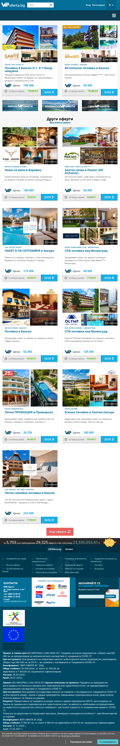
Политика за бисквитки (75, 558)
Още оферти (57, 531)
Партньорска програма (46, 572)
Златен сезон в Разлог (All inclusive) (84, 171)
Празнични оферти (74, 565)
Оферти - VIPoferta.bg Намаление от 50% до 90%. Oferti (13, 5)
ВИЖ (48, 92)
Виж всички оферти (60, 122)
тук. (59, 736)
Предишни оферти (44, 565)
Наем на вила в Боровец (23, 170)
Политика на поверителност (39, 560)
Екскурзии (99, 568)
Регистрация (98, 5)
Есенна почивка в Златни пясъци (89, 412)
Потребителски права (16, 558)
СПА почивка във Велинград (86, 251)
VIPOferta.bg (54, 549)
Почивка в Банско (18, 331)
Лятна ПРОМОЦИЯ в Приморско (29, 412)
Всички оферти (13, 565)
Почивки (98, 565)
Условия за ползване (45, 568)
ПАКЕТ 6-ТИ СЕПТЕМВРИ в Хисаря (29, 251)
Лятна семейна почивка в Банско (30, 493)
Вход (88, 5)
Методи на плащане (74, 568)
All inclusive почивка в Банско (87, 68)
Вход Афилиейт (72, 572)
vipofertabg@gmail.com (15, 601)
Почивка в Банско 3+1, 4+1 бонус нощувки (29, 69)
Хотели (69, 549)
